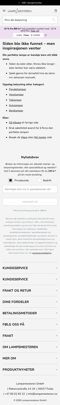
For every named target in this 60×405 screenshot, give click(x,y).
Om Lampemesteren (20, 347)
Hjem (24, 137)
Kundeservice (15, 268)
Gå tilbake (15, 122)
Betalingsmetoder (20, 313)
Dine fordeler (16, 302)
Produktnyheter (18, 369)
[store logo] (21, 10)
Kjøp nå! (35, 30)
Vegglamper (16, 94)
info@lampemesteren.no (42, 393)
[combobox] (30, 20)
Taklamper (15, 99)
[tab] (30, 267)
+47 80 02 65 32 (15, 393)
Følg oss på (13, 324)
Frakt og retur (17, 290)
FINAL (28, 35)
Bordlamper (16, 110)
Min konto (40, 137)
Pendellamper (17, 89)
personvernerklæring (41, 253)
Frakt (8, 335)
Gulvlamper (16, 105)
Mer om (9, 358)
